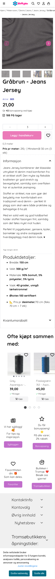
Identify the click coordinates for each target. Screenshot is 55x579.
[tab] (25, 407)
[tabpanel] (19, 379)
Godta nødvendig (19, 573)
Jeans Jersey (39, 10)
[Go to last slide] (5, 74)
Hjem (2, 10)
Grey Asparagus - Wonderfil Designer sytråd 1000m (18, 383)
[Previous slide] (6, 43)
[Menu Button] (4, 3)
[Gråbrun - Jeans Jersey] (27, 43)
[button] (48, 135)
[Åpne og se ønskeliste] (38, 3)
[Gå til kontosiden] (52, 3)
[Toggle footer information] (42, 499)
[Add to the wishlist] (26, 355)
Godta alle (39, 573)
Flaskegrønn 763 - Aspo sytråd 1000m (44, 383)
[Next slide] (48, 43)
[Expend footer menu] (42, 507)
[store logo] (20, 3)
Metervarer (12, 10)
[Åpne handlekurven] (48, 3)
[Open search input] (33, 3)
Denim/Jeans (25, 10)
